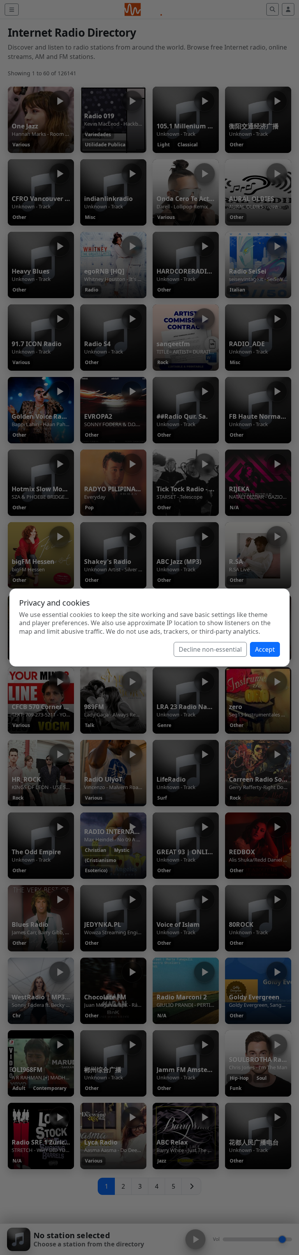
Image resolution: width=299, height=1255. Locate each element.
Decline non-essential (210, 649)
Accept (265, 649)
